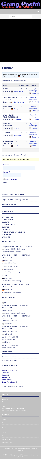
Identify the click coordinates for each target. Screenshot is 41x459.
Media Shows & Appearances (13, 232)
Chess (5, 89)
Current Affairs (8, 224)
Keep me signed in (11, 179)
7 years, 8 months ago (33, 107)
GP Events (6, 229)
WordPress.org (7, 442)
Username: (7, 165)
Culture (5, 222)
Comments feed (7, 439)
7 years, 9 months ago (33, 116)
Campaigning (7, 217)
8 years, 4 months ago (33, 125)
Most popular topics (9, 357)
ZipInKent (33, 455)
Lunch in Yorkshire (10, 266)
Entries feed (6, 436)
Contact (4, 423)
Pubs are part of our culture (10, 142)
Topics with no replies (9, 360)
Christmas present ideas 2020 (11, 98)
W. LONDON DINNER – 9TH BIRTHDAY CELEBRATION (16, 285)
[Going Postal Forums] (20, 8)
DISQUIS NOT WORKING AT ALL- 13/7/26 (17, 247)
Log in (4, 432)
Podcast (6, 133)
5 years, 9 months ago (33, 98)
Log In (5, 182)
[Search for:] (20, 16)
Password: (6, 172)
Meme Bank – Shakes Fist (8, 125)
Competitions (8, 220)
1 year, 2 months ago (9, 76)
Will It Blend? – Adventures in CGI (10, 116)
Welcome (6, 237)
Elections (6, 227)
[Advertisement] (20, 40)
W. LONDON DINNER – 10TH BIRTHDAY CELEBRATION (16, 256)
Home (4, 420)
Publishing (6, 234)
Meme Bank (7, 106)
